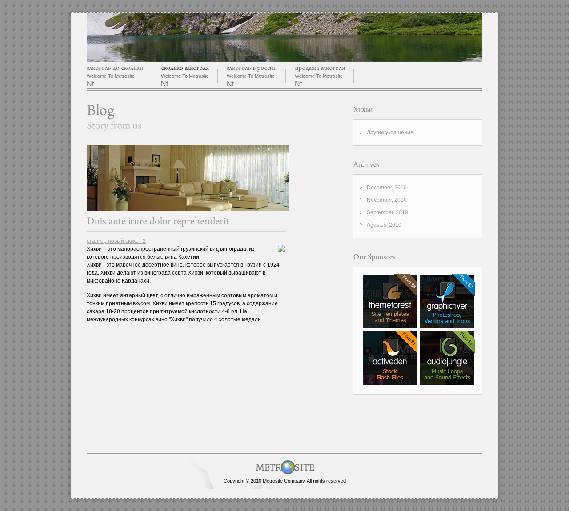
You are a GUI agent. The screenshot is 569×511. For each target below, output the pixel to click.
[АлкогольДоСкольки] (115, 68)
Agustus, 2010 (384, 225)
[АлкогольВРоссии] (252, 68)
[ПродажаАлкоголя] (320, 68)
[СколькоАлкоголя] (185, 68)
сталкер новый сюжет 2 (116, 241)
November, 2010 (387, 200)
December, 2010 (387, 187)
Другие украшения (390, 132)
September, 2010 (387, 212)
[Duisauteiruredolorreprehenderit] (158, 221)
